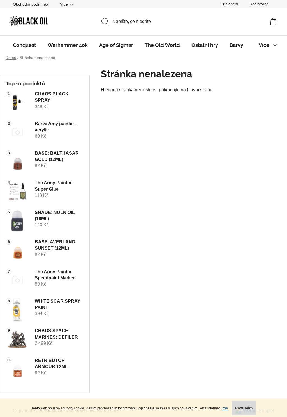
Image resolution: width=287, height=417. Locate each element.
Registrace (259, 4)
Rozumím (244, 408)
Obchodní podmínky (31, 4)
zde (225, 408)
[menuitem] (24, 45)
